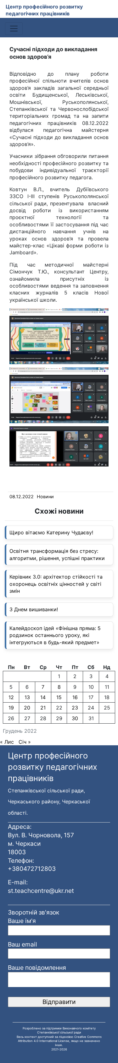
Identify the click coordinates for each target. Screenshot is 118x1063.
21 (43, 707)
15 (59, 697)
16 (75, 697)
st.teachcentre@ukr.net (41, 890)
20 (27, 707)
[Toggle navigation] (14, 28)
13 (27, 697)
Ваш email (22, 944)
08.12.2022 (21, 496)
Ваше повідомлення (37, 967)
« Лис (7, 742)
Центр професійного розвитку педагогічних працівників (44, 10)
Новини (45, 496)
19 (11, 707)
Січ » (25, 742)
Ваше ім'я (22, 921)
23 (75, 707)
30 (75, 718)
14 (43, 697)
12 (11, 697)
